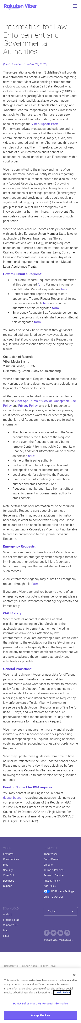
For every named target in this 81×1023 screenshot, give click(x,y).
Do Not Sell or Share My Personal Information (40, 1003)
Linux (6, 935)
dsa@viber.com (13, 798)
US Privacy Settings (62, 891)
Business (8, 880)
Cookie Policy (62, 992)
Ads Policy (50, 885)
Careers (48, 864)
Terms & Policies (54, 870)
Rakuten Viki (11, 965)
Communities (11, 859)
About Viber (50, 854)
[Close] (74, 975)
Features (8, 854)
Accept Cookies (40, 1015)
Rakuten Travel (47, 965)
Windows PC (10, 925)
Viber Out (8, 875)
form (41, 284)
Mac (5, 930)
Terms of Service (54, 875)
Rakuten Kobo (29, 965)
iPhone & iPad (11, 919)
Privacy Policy (52, 880)
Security (8, 870)
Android (7, 914)
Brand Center (51, 859)
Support (7, 885)
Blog (5, 864)
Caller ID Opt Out (53, 896)
